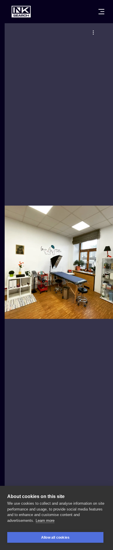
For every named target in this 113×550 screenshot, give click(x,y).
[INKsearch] (21, 11)
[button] (93, 32)
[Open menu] (101, 12)
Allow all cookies (55, 537)
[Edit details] (93, 32)
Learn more (45, 520)
